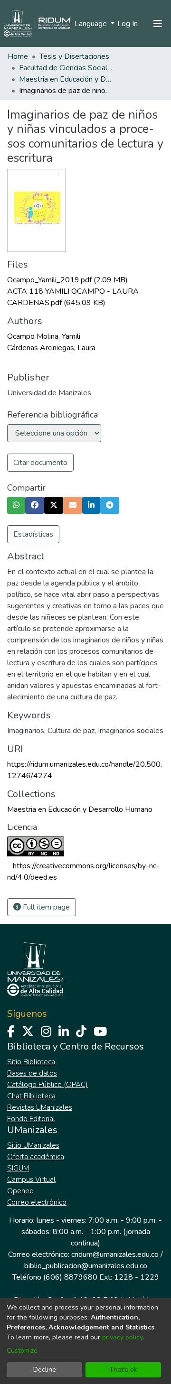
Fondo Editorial (31, 1119)
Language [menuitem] (92, 24)
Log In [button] (128, 24)
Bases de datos (32, 1073)
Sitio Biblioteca (31, 1062)
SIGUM (18, 1168)
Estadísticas (33, 534)
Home (18, 56)
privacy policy (122, 1337)
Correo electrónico (36, 1202)
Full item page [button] (45, 907)
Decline (44, 1369)
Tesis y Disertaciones (74, 56)
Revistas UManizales (39, 1107)
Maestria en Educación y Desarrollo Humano (66, 79)
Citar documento (40, 462)
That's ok (123, 1369)
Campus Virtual (31, 1179)
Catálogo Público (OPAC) (47, 1084)
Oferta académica (35, 1156)
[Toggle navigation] (157, 23)
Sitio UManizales (33, 1145)
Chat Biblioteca (31, 1096)
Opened (20, 1191)
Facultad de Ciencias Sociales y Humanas (66, 68)
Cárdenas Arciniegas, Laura (51, 348)
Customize (22, 1350)
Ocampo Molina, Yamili (43, 336)
